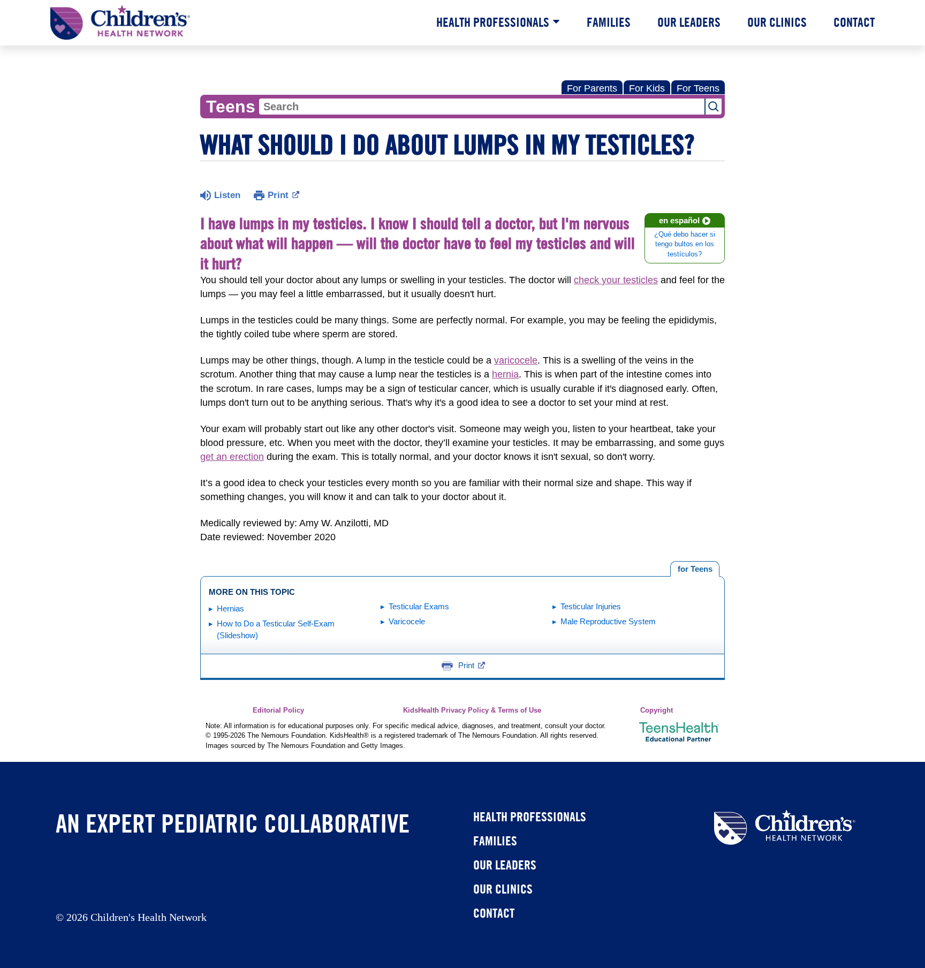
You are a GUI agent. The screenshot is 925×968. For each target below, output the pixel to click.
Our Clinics (777, 22)
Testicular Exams (419, 606)
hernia (505, 374)
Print (278, 195)
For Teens (698, 88)
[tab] (694, 569)
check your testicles (616, 280)
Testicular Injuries (590, 606)
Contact (854, 22)
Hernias (230, 608)
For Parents (592, 88)
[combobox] (481, 107)
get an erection (232, 456)
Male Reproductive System (608, 621)
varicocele (515, 360)
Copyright (656, 710)
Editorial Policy (278, 710)
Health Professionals (492, 22)
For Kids (647, 88)
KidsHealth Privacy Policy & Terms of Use (472, 710)
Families (609, 22)
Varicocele (407, 621)
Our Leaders (689, 22)
